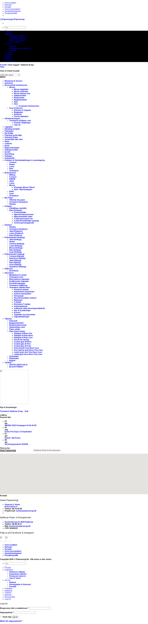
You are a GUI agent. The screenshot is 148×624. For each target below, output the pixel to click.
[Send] (5, 30)
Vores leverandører (12, 9)
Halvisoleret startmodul (24, 292)
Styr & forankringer (22, 310)
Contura (12, 162)
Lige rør (17, 125)
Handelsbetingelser (13, 11)
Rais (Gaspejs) (15, 210)
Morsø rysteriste (21, 91)
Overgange (19, 296)
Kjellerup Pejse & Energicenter (47, 450)
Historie (12, 46)
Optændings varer (17, 327)
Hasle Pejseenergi (8, 450)
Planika (12, 204)
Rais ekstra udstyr (17, 331)
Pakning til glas (11, 137)
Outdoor (8, 225)
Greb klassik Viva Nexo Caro (26, 348)
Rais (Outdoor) (15, 235)
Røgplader (18, 112)
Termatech (13, 171)
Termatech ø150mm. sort (20, 121)
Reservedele (10, 61)
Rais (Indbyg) (15, 250)
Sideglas (8, 156)
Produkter (9, 53)
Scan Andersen (16, 108)
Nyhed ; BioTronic (12, 438)
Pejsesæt (13, 321)
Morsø (12, 87)
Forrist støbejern (21, 116)
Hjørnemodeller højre (23, 217)
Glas (16, 102)
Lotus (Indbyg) (15, 246)
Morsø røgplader (21, 89)
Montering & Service (13, 81)
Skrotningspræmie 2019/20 (16, 444)
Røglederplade (20, 100)
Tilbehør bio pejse (17, 200)
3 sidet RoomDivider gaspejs (26, 221)
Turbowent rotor (16, 277)
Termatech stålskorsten (19, 287)
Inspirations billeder (18, 38)
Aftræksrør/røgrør (12, 118)
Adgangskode (7, 612)
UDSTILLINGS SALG (18, 365)
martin (19, 511)
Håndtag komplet (12, 129)
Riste (7, 141)
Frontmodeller (20, 212)
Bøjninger (18, 300)
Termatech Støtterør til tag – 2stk (14, 411)
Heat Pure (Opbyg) (17, 258)
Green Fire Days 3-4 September (18, 432)
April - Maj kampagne (23, 189)
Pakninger (9, 131)
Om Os (7, 44)
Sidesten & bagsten (22, 110)
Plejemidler (14, 358)
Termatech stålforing (18, 285)
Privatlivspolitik (11, 13)
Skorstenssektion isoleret (25, 298)
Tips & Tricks (15, 42)
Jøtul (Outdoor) (16, 231)
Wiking (12, 175)
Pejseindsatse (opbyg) (14, 254)
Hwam (12, 164)
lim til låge (9, 133)
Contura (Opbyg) (16, 256)
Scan (11, 194)
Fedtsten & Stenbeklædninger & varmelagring (25, 160)
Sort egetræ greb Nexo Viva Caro (28, 350)
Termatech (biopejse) (18, 202)
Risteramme (19, 98)
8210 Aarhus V (11, 507)
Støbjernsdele (20, 96)
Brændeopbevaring (17, 325)
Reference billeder (17, 36)
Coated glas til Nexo (22, 342)
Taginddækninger (21, 317)
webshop (8, 55)
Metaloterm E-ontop (17, 275)
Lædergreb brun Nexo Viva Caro (28, 354)
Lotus (11, 166)
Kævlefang (9, 154)
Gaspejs (8, 206)
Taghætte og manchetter (24, 315)
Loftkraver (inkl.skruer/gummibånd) (29, 308)
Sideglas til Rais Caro (23, 338)
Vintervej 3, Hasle (12, 505)
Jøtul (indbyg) (15, 239)
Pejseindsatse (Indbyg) (15, 237)
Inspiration (9, 34)
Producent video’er (17, 40)
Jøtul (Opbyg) (15, 260)
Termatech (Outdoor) (18, 229)
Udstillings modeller (18, 208)
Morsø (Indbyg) (16, 248)
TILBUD (8, 57)
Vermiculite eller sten (14, 139)
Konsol (17, 313)
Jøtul (11, 181)
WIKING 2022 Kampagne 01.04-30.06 (20, 425)
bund (7, 146)
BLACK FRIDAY (16, 367)
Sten (16, 104)
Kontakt (8, 7)
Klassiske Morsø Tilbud (24, 187)
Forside (8, 32)
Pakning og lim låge (13, 135)
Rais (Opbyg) (15, 262)
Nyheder (8, 5)
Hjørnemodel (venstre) (23, 214)
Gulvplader (14, 356)
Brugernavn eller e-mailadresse (14, 608)
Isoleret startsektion (22, 294)
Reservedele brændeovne (16, 85)
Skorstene (9, 273)
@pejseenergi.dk (29, 511)
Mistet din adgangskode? (11, 621)
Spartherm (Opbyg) (17, 267)
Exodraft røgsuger (17, 283)
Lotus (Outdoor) (16, 233)
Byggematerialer (16, 323)
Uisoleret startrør (21, 290)
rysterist (8, 144)
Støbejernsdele (11, 150)
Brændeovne (10, 173)
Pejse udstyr (14, 329)
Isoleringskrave (20, 306)
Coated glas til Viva (22, 344)
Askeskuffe (10, 158)
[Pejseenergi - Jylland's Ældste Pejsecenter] (12, 19)
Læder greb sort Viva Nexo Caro (28, 352)
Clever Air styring (21, 340)
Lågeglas (9, 127)
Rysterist (18, 114)
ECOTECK (13, 271)
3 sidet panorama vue (23, 219)
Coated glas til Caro (22, 346)
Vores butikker (10, 3)
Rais (11, 169)
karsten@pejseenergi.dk (20, 526)
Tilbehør (8, 319)
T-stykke (17, 302)
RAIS (11, 192)
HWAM (12, 179)
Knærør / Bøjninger (22, 123)
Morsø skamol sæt (22, 93)
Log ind (14, 617)
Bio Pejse (9, 198)
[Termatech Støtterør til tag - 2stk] (14, 403)
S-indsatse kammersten (28, 106)
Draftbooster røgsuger (19, 281)
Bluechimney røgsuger (19, 279)
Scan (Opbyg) (15, 265)
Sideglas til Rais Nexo (23, 335)
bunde (7, 152)
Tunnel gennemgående (24, 223)
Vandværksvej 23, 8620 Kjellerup (19, 522)
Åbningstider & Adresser (20, 48)
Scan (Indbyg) (15, 252)
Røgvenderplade (12, 148)
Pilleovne (9, 269)
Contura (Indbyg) (16, 244)
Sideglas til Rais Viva (23, 333)
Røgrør (12, 360)
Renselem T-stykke (22, 304)
